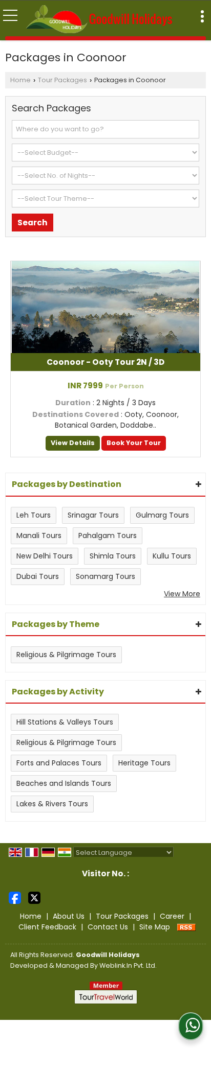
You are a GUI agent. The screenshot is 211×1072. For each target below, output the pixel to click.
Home (20, 80)
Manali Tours (38, 535)
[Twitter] (34, 897)
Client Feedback (47, 927)
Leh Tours (33, 515)
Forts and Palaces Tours (58, 763)
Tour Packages (62, 80)
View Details (73, 442)
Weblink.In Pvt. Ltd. (128, 965)
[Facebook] (15, 897)
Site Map (154, 927)
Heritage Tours (144, 763)
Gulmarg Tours (162, 515)
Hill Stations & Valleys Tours (64, 722)
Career (172, 916)
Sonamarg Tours (105, 576)
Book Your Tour (134, 442)
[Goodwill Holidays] (99, 18)
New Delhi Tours (44, 556)
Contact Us (108, 927)
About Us (69, 916)
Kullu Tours (172, 556)
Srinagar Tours (93, 515)
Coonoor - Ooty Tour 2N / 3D (105, 362)
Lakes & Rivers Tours (52, 804)
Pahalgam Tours (107, 535)
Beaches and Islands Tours (63, 783)
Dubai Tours (37, 576)
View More (182, 594)
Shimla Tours (113, 556)
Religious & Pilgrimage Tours (66, 654)
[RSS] (186, 927)
